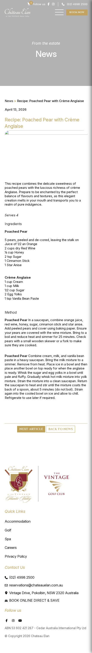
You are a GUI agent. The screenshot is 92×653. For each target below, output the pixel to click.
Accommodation (18, 521)
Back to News (60, 429)
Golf (8, 530)
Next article (31, 429)
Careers (11, 547)
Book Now (76, 12)
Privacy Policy (16, 556)
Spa (8, 539)
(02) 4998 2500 (77, 4)
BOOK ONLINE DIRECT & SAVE (34, 600)
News (9, 101)
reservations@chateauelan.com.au (36, 585)
